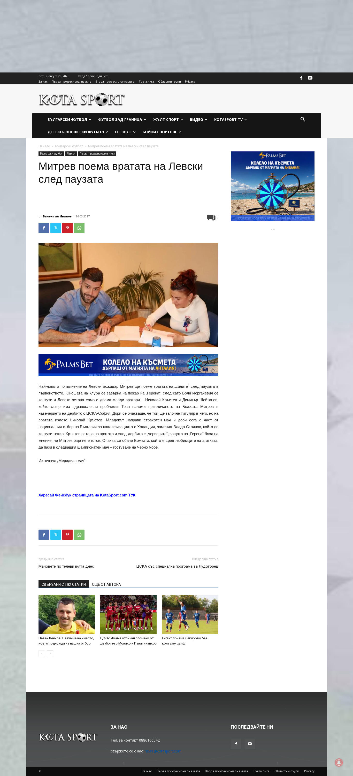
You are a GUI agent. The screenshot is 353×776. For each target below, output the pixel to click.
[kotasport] (82, 99)
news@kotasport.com (163, 751)
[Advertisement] (155, 36)
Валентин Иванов (57, 216)
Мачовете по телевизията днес (66, 566)
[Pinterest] (67, 228)
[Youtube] (310, 78)
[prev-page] (42, 653)
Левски (71, 153)
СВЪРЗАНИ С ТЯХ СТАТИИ (64, 584)
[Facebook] (301, 78)
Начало (44, 146)
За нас (147, 771)
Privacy (309, 771)
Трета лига (261, 771)
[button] (303, 119)
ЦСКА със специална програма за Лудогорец (177, 566)
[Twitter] (55, 228)
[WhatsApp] (79, 228)
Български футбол (69, 146)
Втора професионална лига (226, 771)
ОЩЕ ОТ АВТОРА (106, 584)
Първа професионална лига (97, 153)
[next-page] (50, 653)
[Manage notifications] (339, 762)
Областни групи (286, 771)
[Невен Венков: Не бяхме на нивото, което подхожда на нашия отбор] (67, 614)
